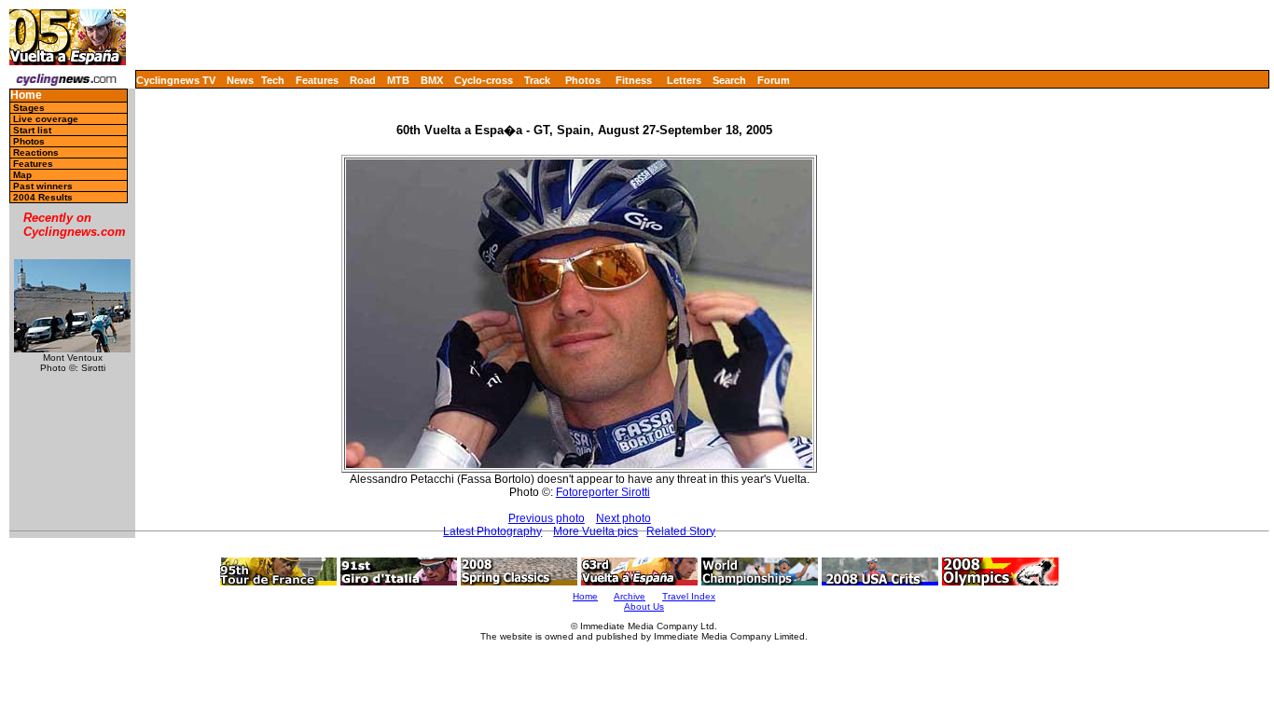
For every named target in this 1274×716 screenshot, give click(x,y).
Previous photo (546, 518)
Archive (629, 596)
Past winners (43, 186)
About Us (644, 606)
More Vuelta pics (595, 531)
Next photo (623, 518)
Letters (684, 80)
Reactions (36, 152)
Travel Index (688, 596)
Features (317, 80)
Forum (773, 80)
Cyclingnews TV (175, 80)
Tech (272, 80)
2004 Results (43, 197)
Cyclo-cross (483, 80)
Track (537, 80)
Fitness (634, 80)
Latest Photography (492, 531)
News (240, 80)
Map (22, 175)
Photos (583, 80)
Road (363, 80)
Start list (32, 130)
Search (729, 80)
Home (26, 96)
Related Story (680, 531)
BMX (432, 80)
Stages (29, 108)
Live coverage (45, 119)
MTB (398, 80)
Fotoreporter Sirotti (603, 492)
